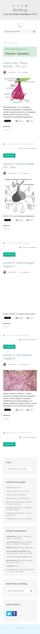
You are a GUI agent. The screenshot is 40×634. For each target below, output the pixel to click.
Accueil (5, 43)
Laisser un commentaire (29, 148)
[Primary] (20, 24)
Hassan (8, 569)
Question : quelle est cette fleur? (16, 495)
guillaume (25, 72)
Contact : (29, 557)
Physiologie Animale (28, 144)
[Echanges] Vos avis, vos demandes (17, 498)
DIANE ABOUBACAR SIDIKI (14, 557)
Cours (7, 144)
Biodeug (20, 10)
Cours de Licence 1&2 (16, 144)
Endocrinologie (25, 243)
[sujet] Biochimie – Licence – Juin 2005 (19, 518)
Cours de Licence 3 (15, 243)
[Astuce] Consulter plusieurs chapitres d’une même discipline (18, 503)
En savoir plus (9, 155)
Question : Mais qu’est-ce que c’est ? (18, 491)
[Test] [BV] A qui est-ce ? (14, 487)
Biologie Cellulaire (11, 433)
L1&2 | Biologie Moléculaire (24, 547)
